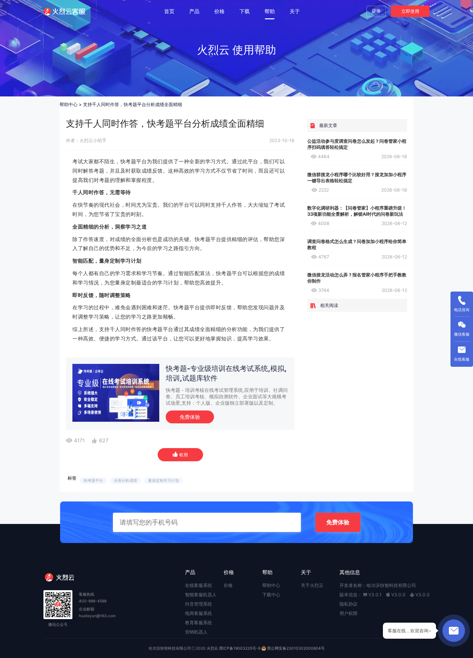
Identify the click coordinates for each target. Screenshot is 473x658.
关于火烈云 (312, 585)
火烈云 (212, 648)
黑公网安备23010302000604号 (296, 648)
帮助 (269, 11)
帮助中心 (69, 104)
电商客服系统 (198, 613)
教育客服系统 (198, 622)
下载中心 (271, 594)
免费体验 (190, 417)
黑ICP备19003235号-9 (239, 648)
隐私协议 (348, 604)
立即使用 (410, 11)
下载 (244, 11)
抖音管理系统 (198, 604)
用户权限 (348, 613)
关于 (295, 11)
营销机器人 (196, 632)
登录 (376, 11)
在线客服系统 (198, 585)
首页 (169, 11)
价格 (219, 11)
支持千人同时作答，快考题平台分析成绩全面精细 (132, 104)
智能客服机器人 (201, 594)
